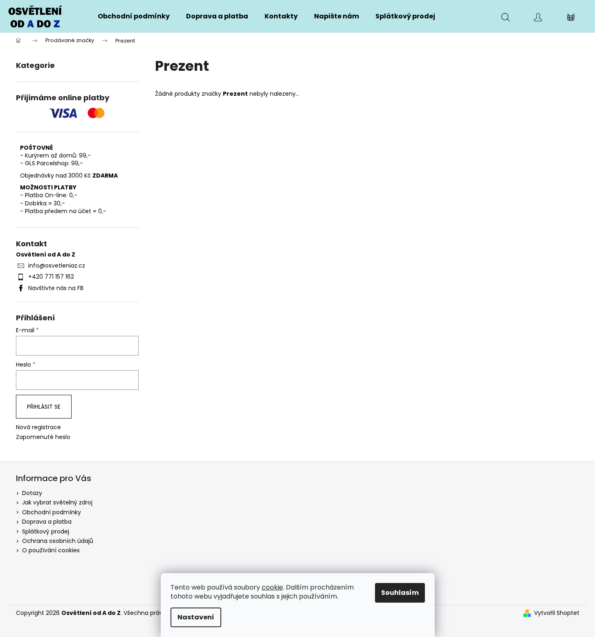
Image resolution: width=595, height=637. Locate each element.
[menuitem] (134, 16)
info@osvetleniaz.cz (56, 265)
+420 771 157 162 (51, 276)
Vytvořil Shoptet (556, 613)
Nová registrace (38, 427)
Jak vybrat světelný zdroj (57, 502)
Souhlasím (400, 592)
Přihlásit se (44, 407)
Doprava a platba (47, 522)
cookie (272, 587)
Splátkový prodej (45, 531)
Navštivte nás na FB (55, 288)
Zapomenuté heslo (43, 437)
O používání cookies (51, 550)
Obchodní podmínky (51, 512)
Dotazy (32, 493)
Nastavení (195, 617)
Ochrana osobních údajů (57, 541)
